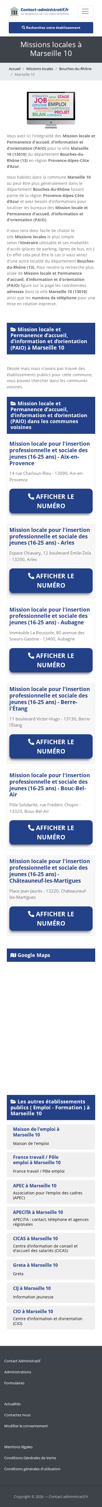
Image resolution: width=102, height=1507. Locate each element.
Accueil (14, 68)
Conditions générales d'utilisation (32, 1468)
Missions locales (39, 68)
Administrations (17, 1371)
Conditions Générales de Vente (30, 1457)
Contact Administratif (22, 1360)
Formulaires (14, 1382)
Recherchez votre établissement (52, 27)
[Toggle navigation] (85, 11)
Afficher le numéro (54, 501)
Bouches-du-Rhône (75, 68)
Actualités (12, 1403)
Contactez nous (17, 1414)
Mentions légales (18, 1446)
